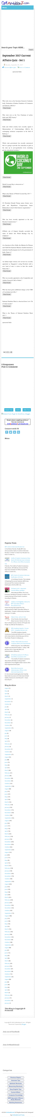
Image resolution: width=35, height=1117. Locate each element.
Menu (4, 7)
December (8, 720)
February (7, 715)
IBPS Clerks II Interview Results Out (14, 547)
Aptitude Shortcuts (16, 1083)
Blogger (24, 1024)
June (6, 736)
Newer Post (8, 410)
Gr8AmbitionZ (10, 1112)
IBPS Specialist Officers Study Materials (15, 1098)
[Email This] (6, 352)
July (6, 707)
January (7, 717)
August (7, 688)
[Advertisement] (17, 28)
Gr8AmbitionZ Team (18, 1115)
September (8, 699)
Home (18, 410)
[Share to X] (10, 352)
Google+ (14, 432)
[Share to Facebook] (11, 352)
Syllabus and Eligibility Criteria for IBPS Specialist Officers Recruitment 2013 (20, 603)
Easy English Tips (15, 1089)
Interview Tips (15, 1080)
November (8, 701)
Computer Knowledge (16, 1095)
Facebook (6, 432)
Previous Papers (15, 1077)
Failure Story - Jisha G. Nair (18, 617)
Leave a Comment (24, 67)
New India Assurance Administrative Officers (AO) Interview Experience (19, 670)
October (7, 704)
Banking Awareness (15, 1102)
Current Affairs (15, 1092)
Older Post (27, 410)
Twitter (10, 432)
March (6, 696)
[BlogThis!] (8, 352)
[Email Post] (3, 352)
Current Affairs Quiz (10, 67)
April (6, 693)
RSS (18, 432)
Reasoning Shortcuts (15, 1086)
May (6, 691)
